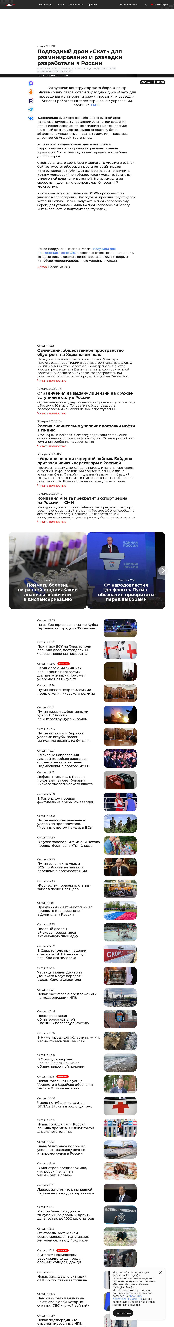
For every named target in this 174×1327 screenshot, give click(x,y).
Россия (64, 76)
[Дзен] (152, 82)
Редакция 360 (59, 267)
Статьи (60, 4)
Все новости (45, 4)
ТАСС (95, 105)
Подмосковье (76, 4)
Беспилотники (52, 76)
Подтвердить (123, 1313)
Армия (41, 76)
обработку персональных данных (127, 1297)
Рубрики (92, 4)
